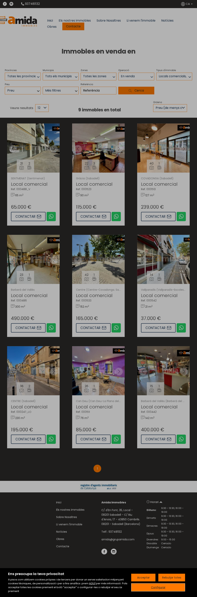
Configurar (158, 587)
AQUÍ (92, 583)
